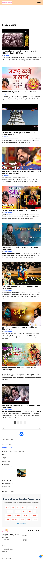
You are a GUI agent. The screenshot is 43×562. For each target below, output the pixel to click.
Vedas (4, 454)
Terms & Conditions (7, 541)
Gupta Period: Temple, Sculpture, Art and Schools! (14, 451)
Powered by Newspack (6, 559)
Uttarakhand (34, 515)
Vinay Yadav (6, 55)
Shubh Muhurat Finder (6, 553)
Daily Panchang (5, 548)
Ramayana (4, 442)
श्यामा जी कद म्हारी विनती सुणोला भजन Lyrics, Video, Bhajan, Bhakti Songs (21, 406)
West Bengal (14, 519)
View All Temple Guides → (21, 523)
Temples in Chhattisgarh (8, 491)
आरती (4, 460)
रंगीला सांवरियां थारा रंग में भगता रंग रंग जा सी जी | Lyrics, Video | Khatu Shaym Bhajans (21, 172)
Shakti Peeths (6, 464)
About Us (25, 537)
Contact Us (25, 539)
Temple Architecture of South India (10, 450)
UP (34, 511)
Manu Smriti (5, 452)
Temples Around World (8, 483)
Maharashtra (17, 515)
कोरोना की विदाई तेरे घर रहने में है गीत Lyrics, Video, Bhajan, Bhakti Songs (20, 248)
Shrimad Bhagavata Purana (9, 462)
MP (30, 511)
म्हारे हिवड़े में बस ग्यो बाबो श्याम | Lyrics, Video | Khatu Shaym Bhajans (19, 133)
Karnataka (18, 511)
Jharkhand (10, 511)
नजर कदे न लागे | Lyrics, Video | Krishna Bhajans (19, 92)
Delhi (7, 507)
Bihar (7, 519)
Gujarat (23, 507)
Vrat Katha (4, 551)
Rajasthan (8, 515)
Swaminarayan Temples (8, 484)
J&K (13, 507)
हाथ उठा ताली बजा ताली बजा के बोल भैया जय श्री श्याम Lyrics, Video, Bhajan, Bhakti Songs (20, 52)
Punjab (28, 519)
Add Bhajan (25, 540)
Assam (35, 519)
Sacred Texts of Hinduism (7, 439)
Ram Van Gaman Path (6, 444)
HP (36, 507)
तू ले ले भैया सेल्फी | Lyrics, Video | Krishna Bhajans (19, 210)
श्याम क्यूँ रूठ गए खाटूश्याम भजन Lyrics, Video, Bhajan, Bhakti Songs (19, 328)
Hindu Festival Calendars (7, 549)
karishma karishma (7, 212)
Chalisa (4, 457)
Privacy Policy (6, 539)
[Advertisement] (21, 15)
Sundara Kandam (6, 461)
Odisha (22, 519)
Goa (18, 507)
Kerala (24, 511)
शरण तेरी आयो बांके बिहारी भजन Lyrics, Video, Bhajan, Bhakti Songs (19, 369)
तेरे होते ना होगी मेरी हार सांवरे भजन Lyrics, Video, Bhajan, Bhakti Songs (20, 287)
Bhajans (4, 458)
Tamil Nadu (25, 515)
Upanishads (5, 455)
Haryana (30, 507)
